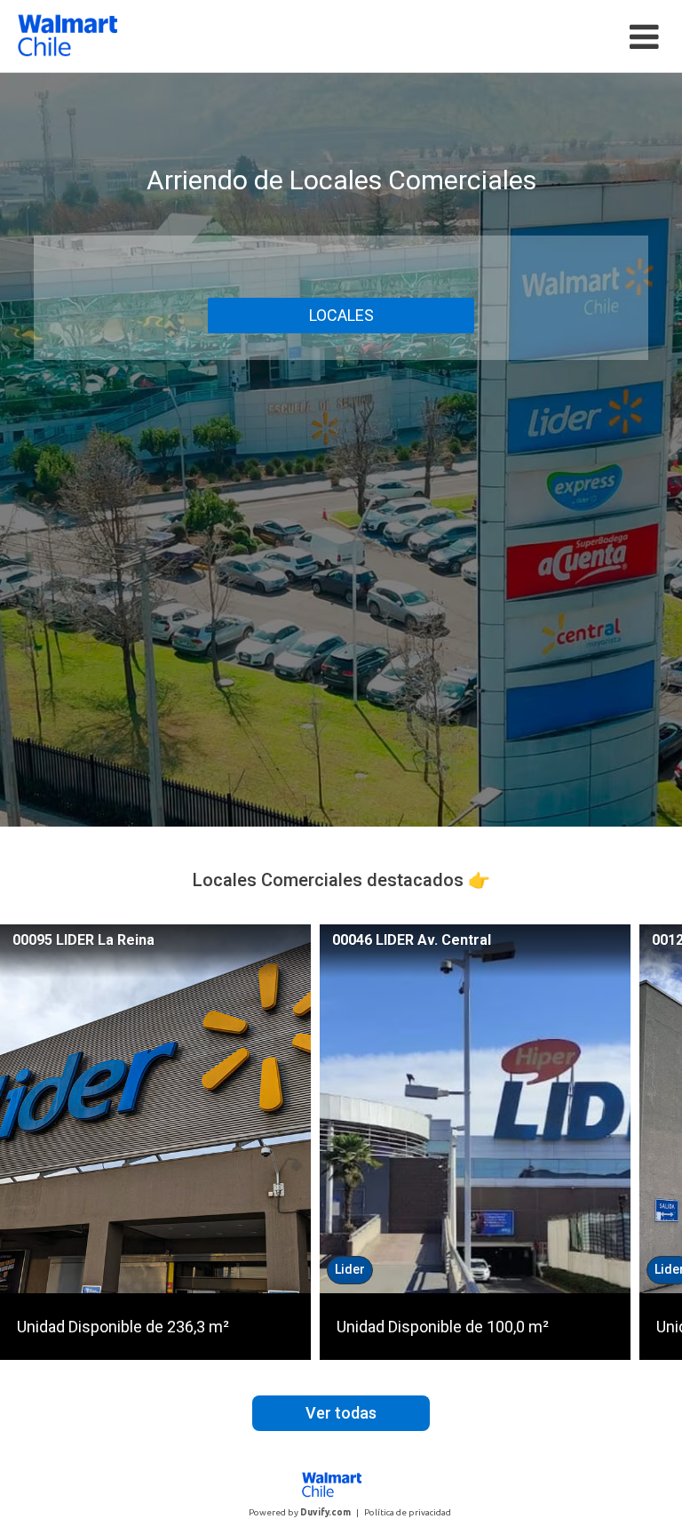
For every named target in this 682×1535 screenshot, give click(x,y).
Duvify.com (325, 1512)
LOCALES (341, 315)
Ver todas (341, 1412)
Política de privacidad (407, 1512)
